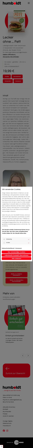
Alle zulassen (16, 258)
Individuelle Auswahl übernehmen (16, 255)
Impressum (18, 248)
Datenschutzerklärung (8, 248)
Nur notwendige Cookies (16, 252)
